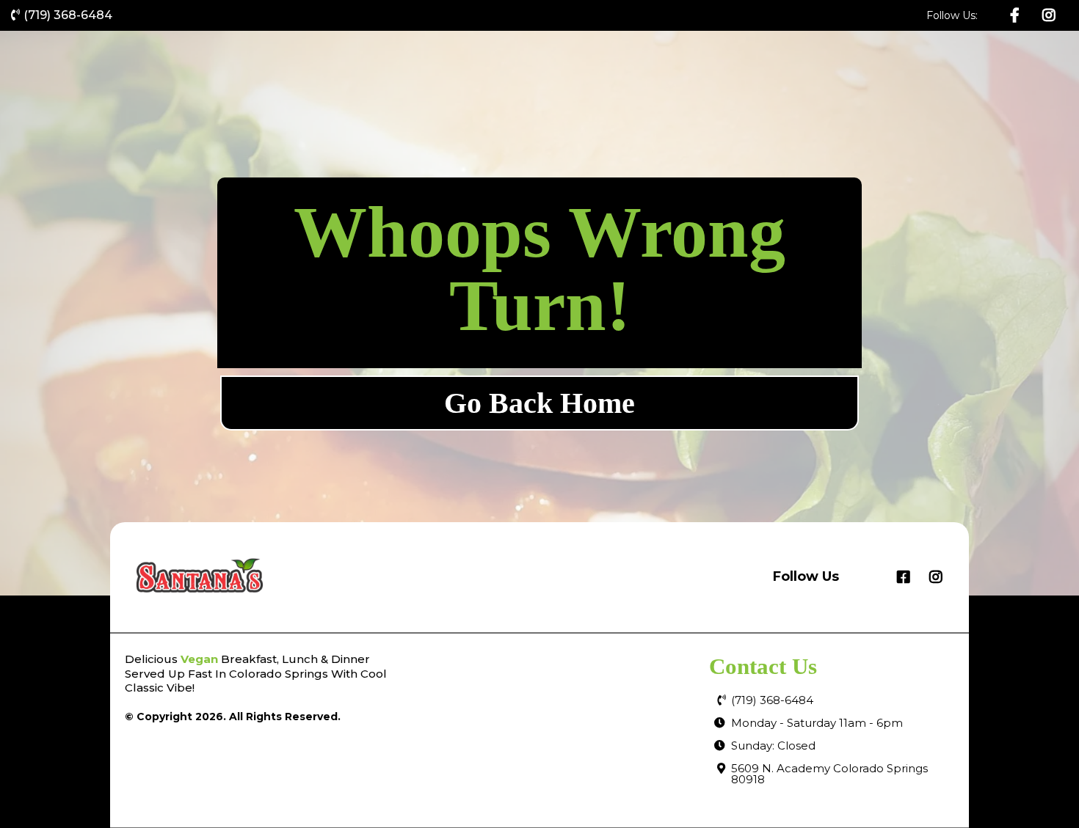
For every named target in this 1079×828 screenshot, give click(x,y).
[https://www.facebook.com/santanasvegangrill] (1016, 15)
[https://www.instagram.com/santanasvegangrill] (1051, 15)
